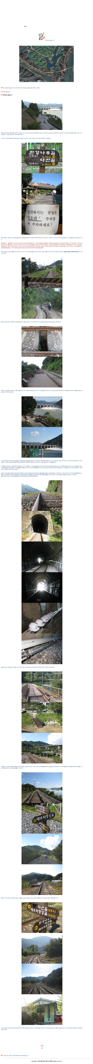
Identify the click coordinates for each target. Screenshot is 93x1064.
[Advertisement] (35, 13)
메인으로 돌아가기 (49, 40)
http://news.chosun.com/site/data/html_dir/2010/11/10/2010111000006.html (19, 476)
